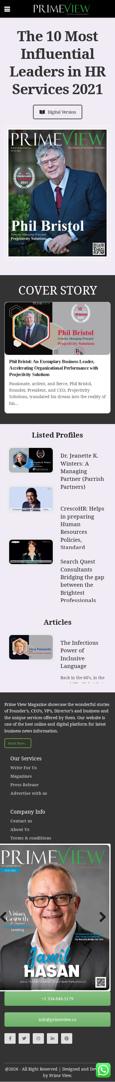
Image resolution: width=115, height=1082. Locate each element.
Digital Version (62, 112)
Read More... (17, 743)
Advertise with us (28, 793)
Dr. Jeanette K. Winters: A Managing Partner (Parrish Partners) (82, 471)
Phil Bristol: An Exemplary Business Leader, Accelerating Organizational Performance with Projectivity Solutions (53, 368)
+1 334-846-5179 (57, 998)
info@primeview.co (57, 1019)
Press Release (24, 784)
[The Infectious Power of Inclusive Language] (31, 647)
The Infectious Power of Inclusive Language (79, 654)
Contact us (21, 821)
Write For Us (23, 767)
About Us (19, 829)
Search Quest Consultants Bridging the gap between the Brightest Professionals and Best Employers (82, 589)
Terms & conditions (30, 838)
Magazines (21, 776)
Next (100, 917)
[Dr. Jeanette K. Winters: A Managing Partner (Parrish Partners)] (31, 460)
